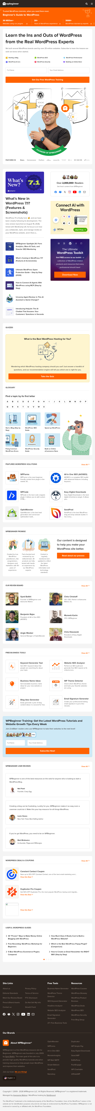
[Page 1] (44, 959)
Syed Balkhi (10, 1056)
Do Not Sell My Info (33, 1002)
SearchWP (75, 1055)
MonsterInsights (54, 1055)
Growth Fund (30, 1007)
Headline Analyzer (55, 1005)
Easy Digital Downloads (75, 491)
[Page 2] (46, 959)
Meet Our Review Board (12, 997)
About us (6, 988)
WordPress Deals (78, 1005)
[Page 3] (49, 959)
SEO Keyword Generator (57, 1001)
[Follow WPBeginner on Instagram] (69, 192)
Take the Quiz (47, 376)
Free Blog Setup (77, 1019)
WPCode (24, 491)
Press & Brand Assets (11, 1002)
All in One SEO (54, 1050)
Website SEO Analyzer (74, 662)
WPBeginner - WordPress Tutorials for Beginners (11, 3)
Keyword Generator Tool (31, 662)
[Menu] (91, 3)
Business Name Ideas (30, 680)
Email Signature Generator (76, 698)
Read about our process (73, 555)
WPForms (24, 474)
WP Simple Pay (77, 1046)
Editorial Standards (10, 993)
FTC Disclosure (31, 997)
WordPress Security (79, 1015)
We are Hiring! (21, 1071)
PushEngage (76, 1064)
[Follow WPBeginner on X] (64, 192)
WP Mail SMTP (53, 1060)
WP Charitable (77, 1069)
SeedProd (68, 509)
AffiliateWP (75, 1074)
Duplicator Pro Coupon (30, 889)
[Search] (86, 3)
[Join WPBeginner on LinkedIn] (79, 192)
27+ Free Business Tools (57, 1023)
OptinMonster (26, 509)
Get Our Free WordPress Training (47, 79)
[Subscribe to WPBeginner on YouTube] (75, 192)
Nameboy (51, 1074)
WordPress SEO (77, 1010)
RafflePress (75, 1060)
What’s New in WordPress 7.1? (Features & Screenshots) (18, 205)
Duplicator (75, 1041)
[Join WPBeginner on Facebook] (55, 192)
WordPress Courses (79, 988)
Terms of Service (31, 993)
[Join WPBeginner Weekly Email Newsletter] (84, 192)
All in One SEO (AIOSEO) (75, 474)
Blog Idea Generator (29, 699)
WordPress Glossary (79, 993)
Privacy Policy (30, 988)
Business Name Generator (58, 988)
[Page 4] (51, 959)
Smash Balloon (53, 1064)
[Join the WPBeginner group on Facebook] (60, 192)
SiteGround (51, 1095)
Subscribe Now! (47, 750)
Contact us (7, 1007)
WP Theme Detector (73, 680)
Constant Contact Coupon (32, 871)
